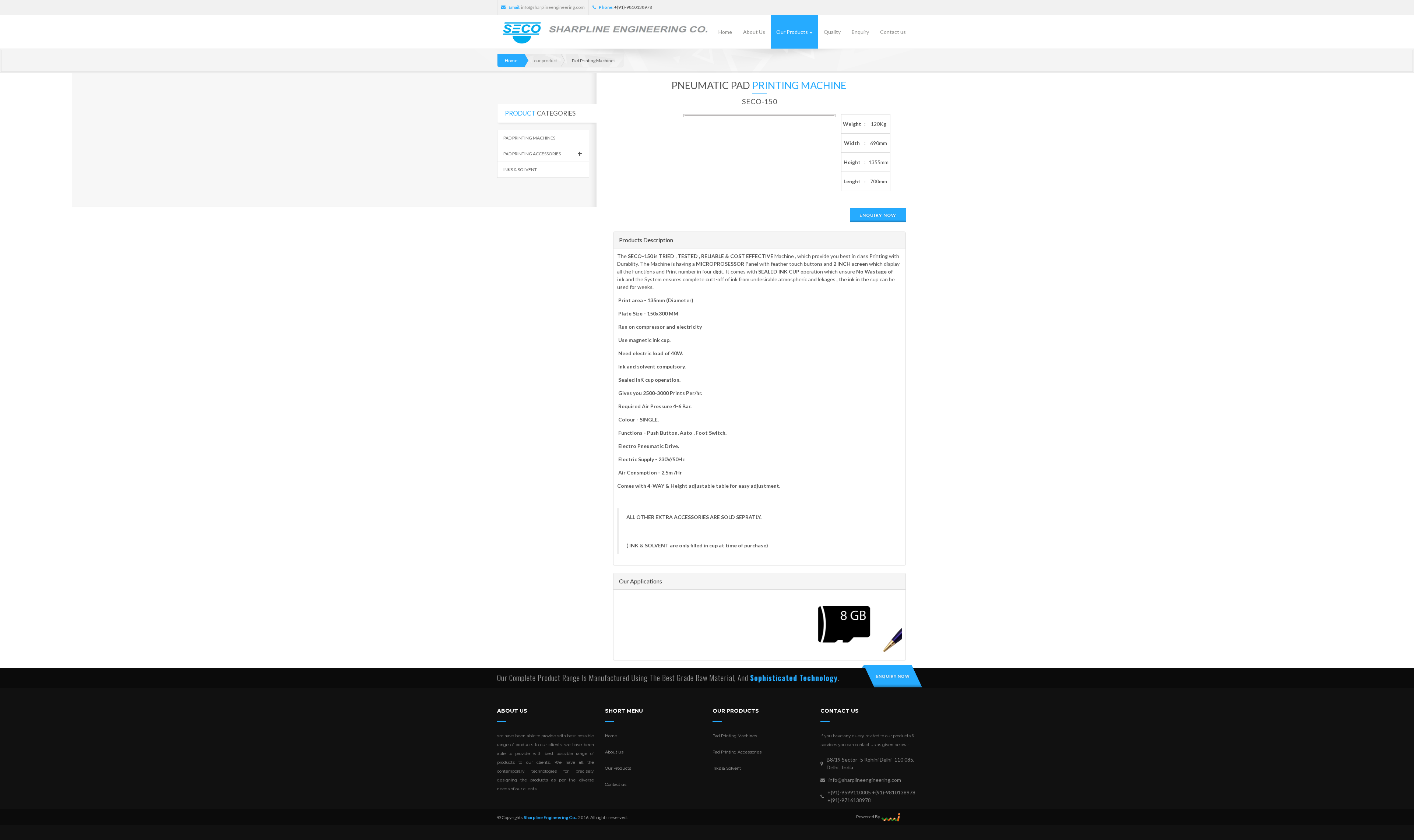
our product (545, 60)
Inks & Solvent (520, 169)
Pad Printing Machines (529, 138)
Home (511, 60)
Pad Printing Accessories (532, 153)
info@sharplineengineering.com (553, 7)
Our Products (618, 768)
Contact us (615, 784)
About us (614, 752)
